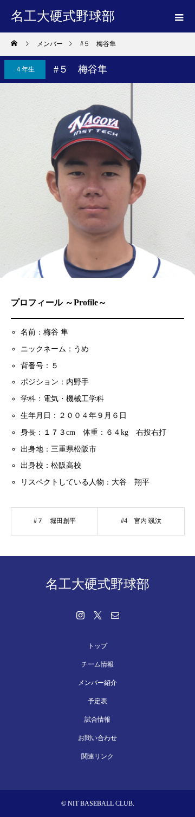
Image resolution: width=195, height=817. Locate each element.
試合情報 (97, 719)
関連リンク (97, 756)
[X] (97, 615)
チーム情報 (97, 664)
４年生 (25, 69)
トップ (97, 646)
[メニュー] (178, 16)
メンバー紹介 (97, 683)
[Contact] (114, 615)
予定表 (97, 701)
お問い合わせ (97, 738)
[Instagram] (80, 615)
